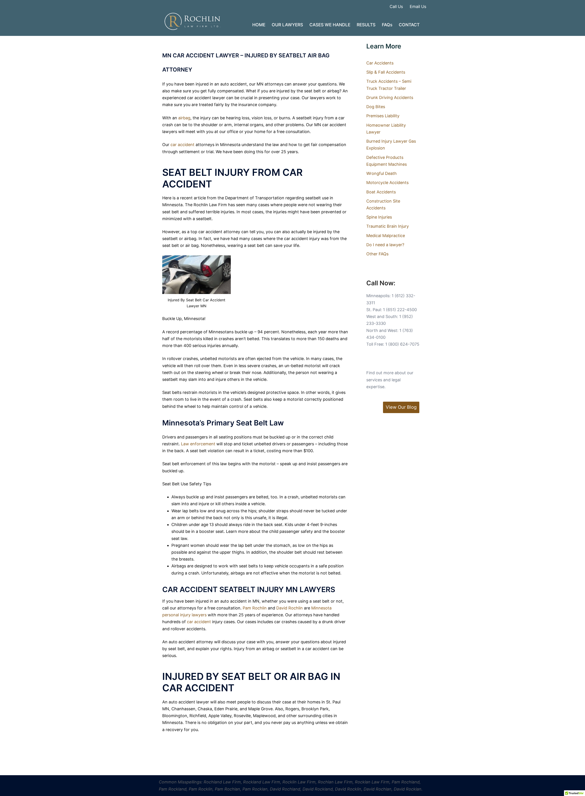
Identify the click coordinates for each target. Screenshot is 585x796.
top (194, 231)
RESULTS (366, 24)
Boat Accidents (381, 192)
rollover (178, 628)
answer (300, 84)
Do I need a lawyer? (385, 244)
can (342, 496)
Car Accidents (380, 63)
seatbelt (313, 197)
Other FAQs (377, 253)
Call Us (396, 6)
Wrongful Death (381, 173)
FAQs (387, 24)
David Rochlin (290, 608)
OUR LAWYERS (287, 24)
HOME (258, 24)
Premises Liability (382, 115)
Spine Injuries (379, 217)
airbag (184, 117)
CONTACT (409, 24)
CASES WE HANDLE (329, 24)
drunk (327, 621)
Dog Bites (375, 106)
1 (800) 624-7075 (402, 344)
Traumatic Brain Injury (387, 226)
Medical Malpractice (385, 235)
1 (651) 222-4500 (400, 309)
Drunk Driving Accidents (389, 97)
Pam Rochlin (255, 608)
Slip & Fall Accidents (385, 72)
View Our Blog (401, 407)
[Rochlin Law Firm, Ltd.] (192, 21)
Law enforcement (198, 443)
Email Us (418, 6)
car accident (182, 144)
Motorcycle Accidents (387, 182)
